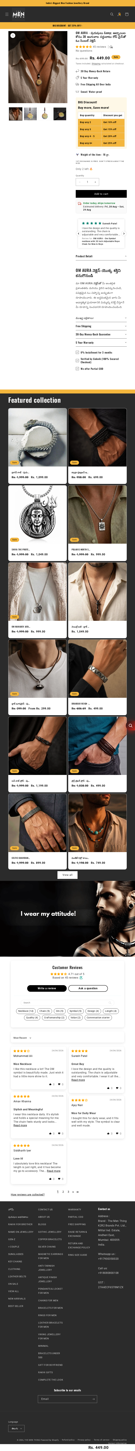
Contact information (117, 1443)
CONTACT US (45, 1209)
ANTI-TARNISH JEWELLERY (46, 1267)
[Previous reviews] (78, 233)
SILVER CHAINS (47, 1246)
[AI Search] (130, 725)
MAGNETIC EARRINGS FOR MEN (50, 1256)
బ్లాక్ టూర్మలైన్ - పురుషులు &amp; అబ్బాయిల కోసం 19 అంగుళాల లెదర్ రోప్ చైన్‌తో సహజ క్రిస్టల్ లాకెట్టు (21, 703)
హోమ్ (11, 1209)
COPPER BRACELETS (50, 1239)
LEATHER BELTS (17, 1276)
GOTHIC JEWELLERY (49, 1231)
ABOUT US (44, 1217)
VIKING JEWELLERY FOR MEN (49, 1336)
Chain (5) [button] (45, 1011)
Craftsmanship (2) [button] (54, 1017)
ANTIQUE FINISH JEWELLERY (47, 1279)
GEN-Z (11, 1239)
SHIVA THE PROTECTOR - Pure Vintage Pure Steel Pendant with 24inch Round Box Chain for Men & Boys (21, 549)
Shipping (96, 64)
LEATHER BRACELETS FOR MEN (50, 1324)
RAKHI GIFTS (45, 1372)
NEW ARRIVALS (16, 1298)
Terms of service (101, 1440)
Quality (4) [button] (32, 1017)
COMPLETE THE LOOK (50, 1379)
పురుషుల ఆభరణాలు (18, 1217)
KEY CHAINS (15, 1261)
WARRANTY (74, 1209)
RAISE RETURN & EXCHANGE (77, 1233)
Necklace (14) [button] (26, 1011)
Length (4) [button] (111, 1011)
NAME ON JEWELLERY (20, 1231)
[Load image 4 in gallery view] (60, 114)
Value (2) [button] (76, 1017)
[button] (7, 14)
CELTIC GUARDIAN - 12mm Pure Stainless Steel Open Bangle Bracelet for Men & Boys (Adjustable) (21, 858)
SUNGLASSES (15, 1254)
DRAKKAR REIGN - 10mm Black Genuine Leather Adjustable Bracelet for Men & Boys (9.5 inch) (81, 703)
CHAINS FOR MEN (48, 1300)
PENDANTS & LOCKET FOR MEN (50, 1290)
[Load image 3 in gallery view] (45, 114)
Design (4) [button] (93, 1011)
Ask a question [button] (88, 988)
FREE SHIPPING (77, 1224)
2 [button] (63, 1191)
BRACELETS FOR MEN (50, 1307)
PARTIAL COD (75, 1217)
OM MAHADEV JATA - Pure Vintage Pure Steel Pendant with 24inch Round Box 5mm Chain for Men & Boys (21, 626)
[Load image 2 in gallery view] (30, 114)
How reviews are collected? (28, 1194)
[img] (22, 1051)
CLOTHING (14, 1269)
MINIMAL (43, 1346)
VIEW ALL (13, 1291)
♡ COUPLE (13, 1246)
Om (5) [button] (60, 1011)
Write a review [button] (47, 988)
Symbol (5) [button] (76, 1011)
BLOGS (42, 1224)
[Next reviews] (124, 233)
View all (68, 875)
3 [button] (68, 1191)
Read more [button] (78, 1080)
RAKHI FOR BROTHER (20, 1224)
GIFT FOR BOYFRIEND (50, 1364)
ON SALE (13, 1283)
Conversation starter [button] (98, 1017)
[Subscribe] (93, 1399)
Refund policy (68, 1440)
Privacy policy (84, 1440)
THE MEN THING (32, 1440)
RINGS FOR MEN (47, 1315)
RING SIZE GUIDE (77, 1255)
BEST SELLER (15, 1306)
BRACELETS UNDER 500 (49, 1355)
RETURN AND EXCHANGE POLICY (79, 1245)
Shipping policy (120, 1440)
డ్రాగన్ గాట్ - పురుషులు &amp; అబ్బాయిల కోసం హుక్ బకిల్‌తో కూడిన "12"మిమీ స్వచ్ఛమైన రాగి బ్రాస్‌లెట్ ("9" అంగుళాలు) (21, 472)
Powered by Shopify (50, 1440)
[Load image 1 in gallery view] (15, 114)
